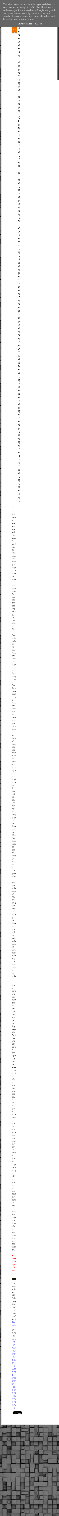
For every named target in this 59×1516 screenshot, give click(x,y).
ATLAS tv (14, 1341)
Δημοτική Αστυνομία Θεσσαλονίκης (14, 1373)
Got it (38, 23)
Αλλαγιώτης (14, 1352)
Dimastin (14, 1324)
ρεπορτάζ (14, 1392)
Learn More (25, 23)
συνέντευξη (14, 1403)
